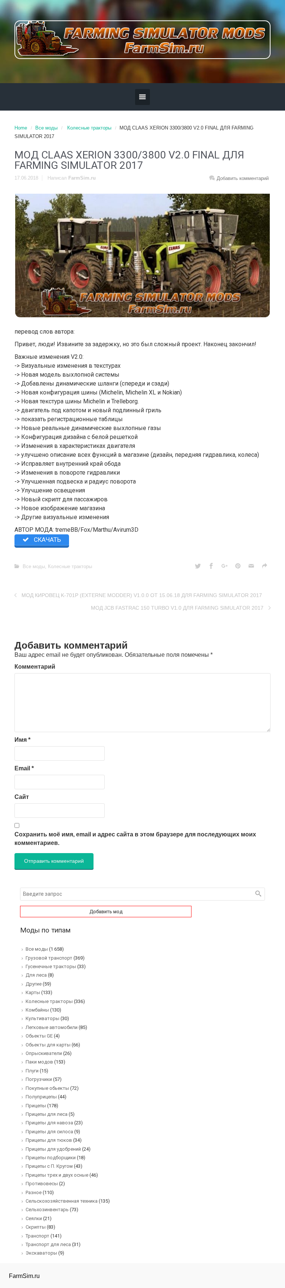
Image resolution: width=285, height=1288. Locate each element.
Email (24, 768)
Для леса (36, 975)
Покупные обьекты (47, 1088)
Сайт (21, 797)
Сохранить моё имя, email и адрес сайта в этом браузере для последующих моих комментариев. (135, 838)
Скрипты (36, 1227)
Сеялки (34, 1218)
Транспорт (37, 1236)
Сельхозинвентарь (47, 1209)
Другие (34, 984)
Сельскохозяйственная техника (62, 1201)
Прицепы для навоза (49, 1122)
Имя (22, 740)
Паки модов (39, 1062)
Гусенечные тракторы (51, 966)
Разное (34, 1192)
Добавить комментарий (243, 178)
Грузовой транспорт (49, 958)
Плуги (32, 1071)
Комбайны (37, 1010)
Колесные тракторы (89, 128)
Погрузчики (39, 1079)
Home (20, 128)
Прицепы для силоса (49, 1131)
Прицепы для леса (47, 1114)
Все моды (46, 128)
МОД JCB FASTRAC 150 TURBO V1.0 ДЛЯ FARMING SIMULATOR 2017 (177, 608)
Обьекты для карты (48, 1045)
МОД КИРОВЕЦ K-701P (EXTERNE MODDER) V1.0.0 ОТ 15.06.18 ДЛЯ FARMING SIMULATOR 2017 (142, 595)
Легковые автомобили (52, 1027)
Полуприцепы (41, 1096)
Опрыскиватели (44, 1053)
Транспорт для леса (48, 1244)
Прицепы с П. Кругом (49, 1166)
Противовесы (42, 1183)
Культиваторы (42, 1018)
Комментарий (34, 666)
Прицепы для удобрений (53, 1149)
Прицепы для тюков (49, 1140)
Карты (33, 992)
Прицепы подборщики (51, 1157)
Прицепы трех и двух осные (57, 1175)
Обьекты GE (39, 1036)
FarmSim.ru (82, 178)
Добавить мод (105, 911)
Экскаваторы (41, 1253)
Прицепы (36, 1105)
